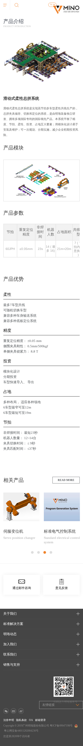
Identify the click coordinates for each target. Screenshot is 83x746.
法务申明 (8, 720)
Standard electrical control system (62, 540)
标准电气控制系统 (60, 531)
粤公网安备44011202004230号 (21, 730)
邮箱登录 (40, 720)
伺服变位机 (13, 531)
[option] (21, 518)
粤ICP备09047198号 (61, 725)
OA (31, 720)
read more (66, 480)
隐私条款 (21, 720)
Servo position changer (19, 538)
